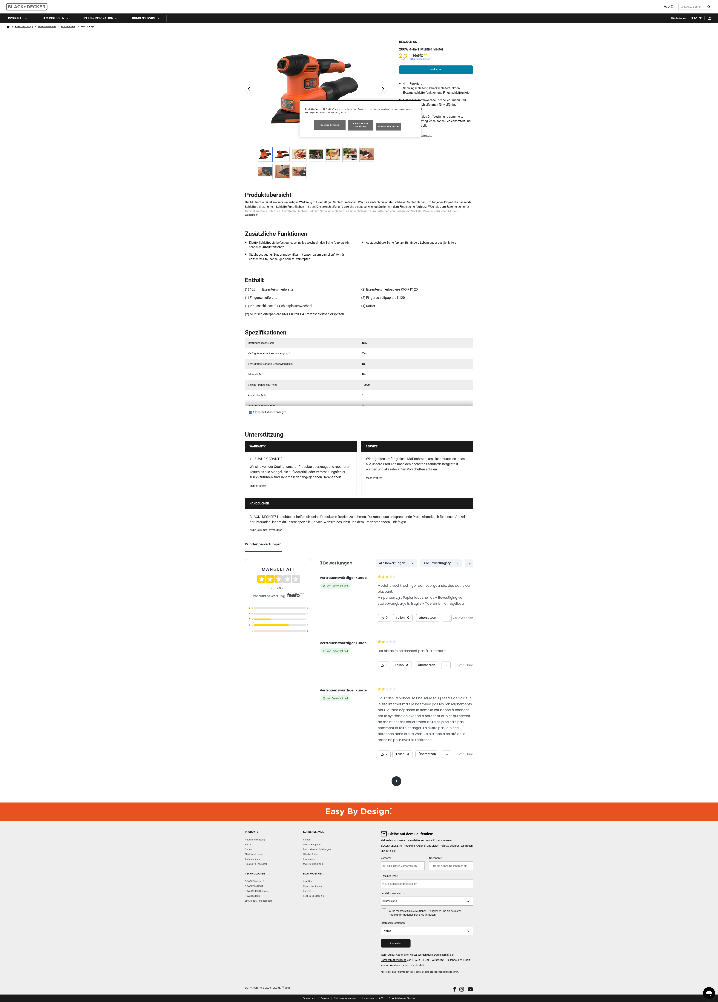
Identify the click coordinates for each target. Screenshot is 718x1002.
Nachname (435, 858)
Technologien (53, 18)
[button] (454, 989)
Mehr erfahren (258, 485)
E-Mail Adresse (389, 875)
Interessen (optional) (393, 922)
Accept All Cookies (388, 126)
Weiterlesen (251, 214)
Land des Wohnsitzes (393, 893)
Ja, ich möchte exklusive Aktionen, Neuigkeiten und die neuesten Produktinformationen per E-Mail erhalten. (424, 912)
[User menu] (710, 18)
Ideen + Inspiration (98, 18)
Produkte (15, 18)
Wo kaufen (436, 69)
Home (8, 27)
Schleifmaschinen (47, 26)
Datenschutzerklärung (393, 959)
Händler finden (678, 18)
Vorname (386, 858)
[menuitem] (17, 18)
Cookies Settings (329, 125)
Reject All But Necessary (360, 125)
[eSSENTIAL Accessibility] (668, 7)
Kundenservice (144, 18)
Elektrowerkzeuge (24, 26)
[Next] (383, 89)
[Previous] (249, 89)
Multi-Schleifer (68, 26)
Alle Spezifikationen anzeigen (269, 412)
